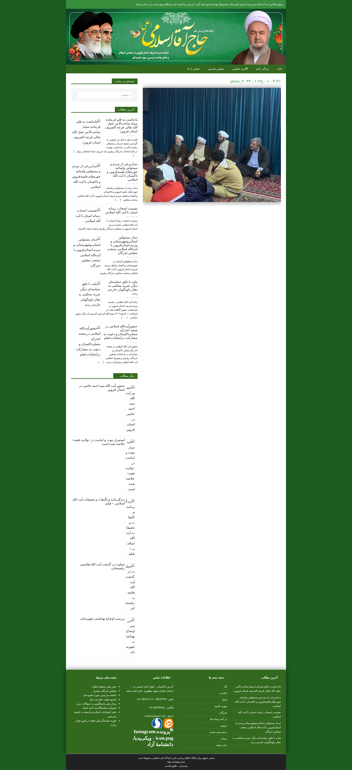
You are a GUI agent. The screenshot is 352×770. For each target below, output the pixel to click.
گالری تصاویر (240, 68)
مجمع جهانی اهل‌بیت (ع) (103, 699)
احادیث (223, 693)
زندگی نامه (262, 68)
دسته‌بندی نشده (218, 732)
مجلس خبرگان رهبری (105, 690)
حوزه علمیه (220, 706)
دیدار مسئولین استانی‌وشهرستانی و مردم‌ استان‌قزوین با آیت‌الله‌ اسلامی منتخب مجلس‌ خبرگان (122, 245)
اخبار (224, 699)
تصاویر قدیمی (216, 68)
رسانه (224, 738)
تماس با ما (193, 68)
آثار (225, 686)
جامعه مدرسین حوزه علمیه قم (100, 695)
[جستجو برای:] (104, 95)
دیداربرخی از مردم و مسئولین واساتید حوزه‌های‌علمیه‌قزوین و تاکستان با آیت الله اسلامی (122, 171)
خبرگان (223, 712)
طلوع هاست (171, 765)
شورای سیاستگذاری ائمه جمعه (99, 707)
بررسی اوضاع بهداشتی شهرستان (102, 618)
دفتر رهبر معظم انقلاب (104, 686)
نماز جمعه (221, 745)
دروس (223, 725)
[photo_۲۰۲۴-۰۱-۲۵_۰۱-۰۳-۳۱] (212, 199)
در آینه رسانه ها (218, 718)
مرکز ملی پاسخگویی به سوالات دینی (96, 703)
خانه (279, 68)
